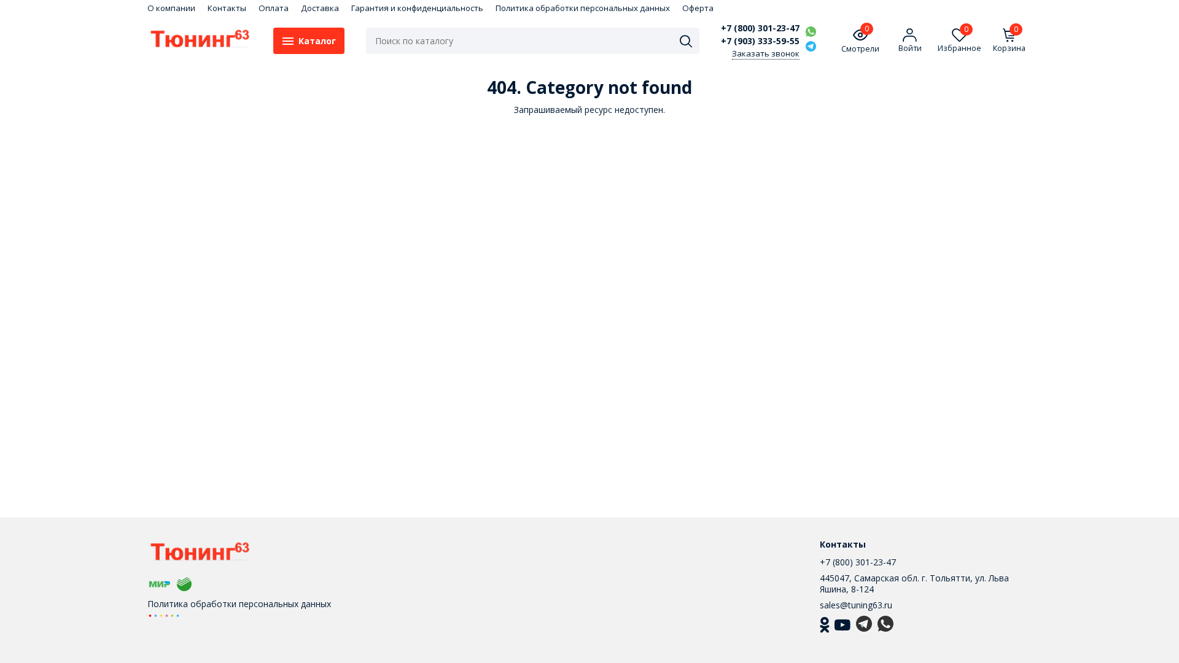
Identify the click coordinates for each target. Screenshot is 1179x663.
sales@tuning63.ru (856, 605)
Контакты (227, 8)
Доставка (320, 8)
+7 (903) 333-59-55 (760, 41)
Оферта (698, 8)
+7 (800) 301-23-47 (760, 28)
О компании (171, 8)
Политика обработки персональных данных (583, 8)
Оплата (274, 8)
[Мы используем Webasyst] (164, 615)
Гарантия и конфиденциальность (417, 8)
